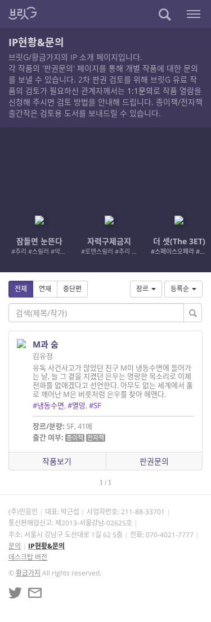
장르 (142, 289)
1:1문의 (140, 90)
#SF (95, 405)
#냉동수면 (48, 405)
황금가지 (28, 573)
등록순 (179, 289)
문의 (14, 546)
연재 (45, 289)
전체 (21, 289)
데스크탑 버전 (27, 557)
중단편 (72, 289)
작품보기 (56, 461)
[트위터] (15, 593)
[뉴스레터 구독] (35, 593)
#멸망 (77, 405)
